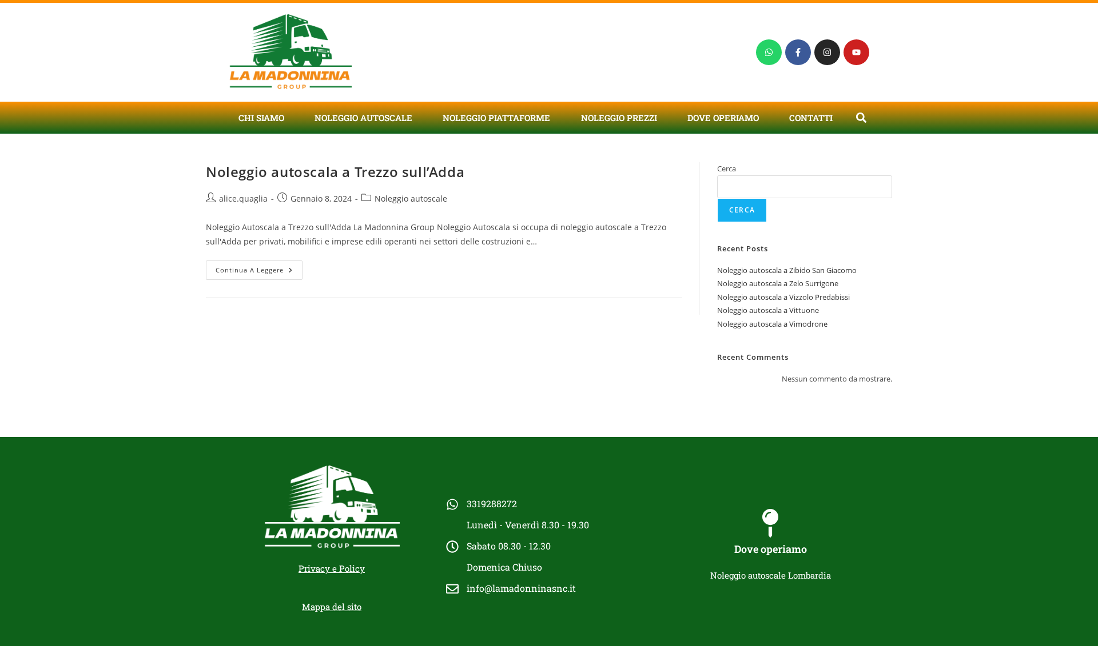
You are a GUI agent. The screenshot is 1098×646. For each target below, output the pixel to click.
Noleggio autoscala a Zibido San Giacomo (787, 270)
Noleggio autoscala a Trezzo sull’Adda (335, 171)
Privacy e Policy (332, 568)
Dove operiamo (723, 117)
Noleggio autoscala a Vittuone (768, 310)
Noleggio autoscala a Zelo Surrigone (777, 283)
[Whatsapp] (769, 52)
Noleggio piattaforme (496, 117)
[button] (861, 117)
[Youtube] (856, 52)
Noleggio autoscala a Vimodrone (772, 324)
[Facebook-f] (798, 52)
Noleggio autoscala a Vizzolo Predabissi (783, 297)
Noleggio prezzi (619, 117)
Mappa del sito (331, 606)
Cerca (726, 168)
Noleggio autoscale (363, 117)
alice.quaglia (243, 198)
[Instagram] (827, 52)
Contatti (811, 117)
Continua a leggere (259, 267)
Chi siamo (261, 117)
